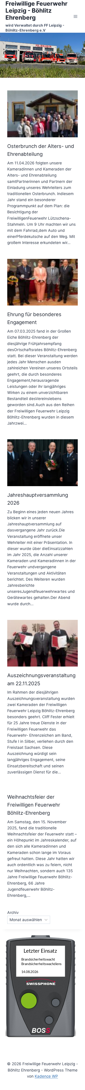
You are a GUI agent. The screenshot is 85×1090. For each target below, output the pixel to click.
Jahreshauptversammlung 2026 (37, 499)
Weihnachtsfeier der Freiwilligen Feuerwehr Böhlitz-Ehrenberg (33, 805)
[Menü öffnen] (75, 16)
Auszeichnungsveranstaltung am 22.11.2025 (41, 679)
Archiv (13, 912)
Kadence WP (46, 1076)
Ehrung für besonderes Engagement (34, 318)
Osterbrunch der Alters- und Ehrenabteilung (40, 150)
